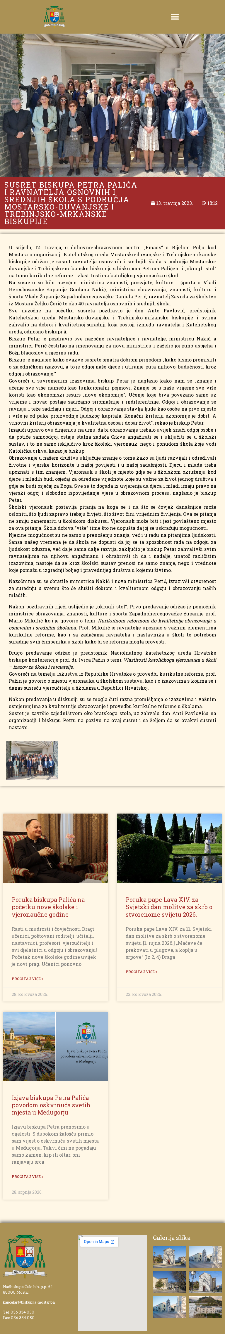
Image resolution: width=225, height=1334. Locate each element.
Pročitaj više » (27, 978)
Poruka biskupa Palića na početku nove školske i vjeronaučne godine (48, 907)
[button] (175, 16)
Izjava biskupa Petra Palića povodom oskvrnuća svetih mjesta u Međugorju (51, 1105)
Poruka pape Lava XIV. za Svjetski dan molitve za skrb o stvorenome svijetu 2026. (169, 907)
